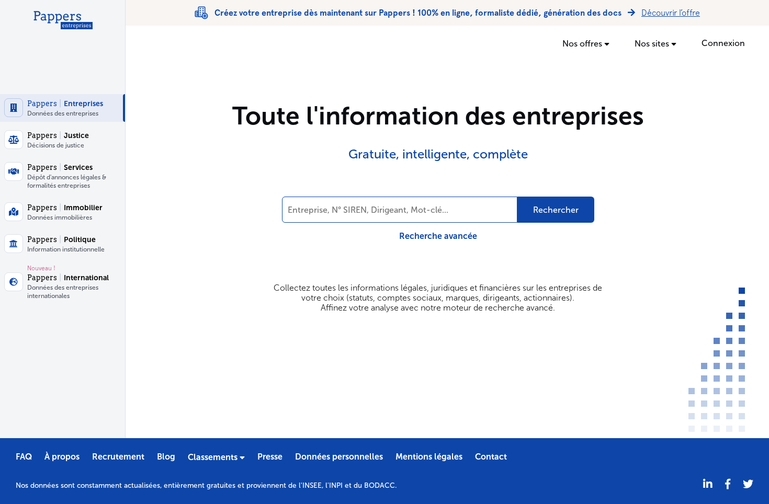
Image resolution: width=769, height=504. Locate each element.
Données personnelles (339, 457)
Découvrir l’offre (670, 12)
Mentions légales (428, 457)
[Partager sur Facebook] (727, 484)
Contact (491, 457)
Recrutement (118, 457)
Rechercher (556, 210)
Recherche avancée (438, 236)
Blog (166, 457)
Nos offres (583, 44)
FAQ (24, 457)
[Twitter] (748, 484)
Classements (214, 457)
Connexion (723, 43)
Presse (269, 457)
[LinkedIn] (708, 484)
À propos (62, 457)
